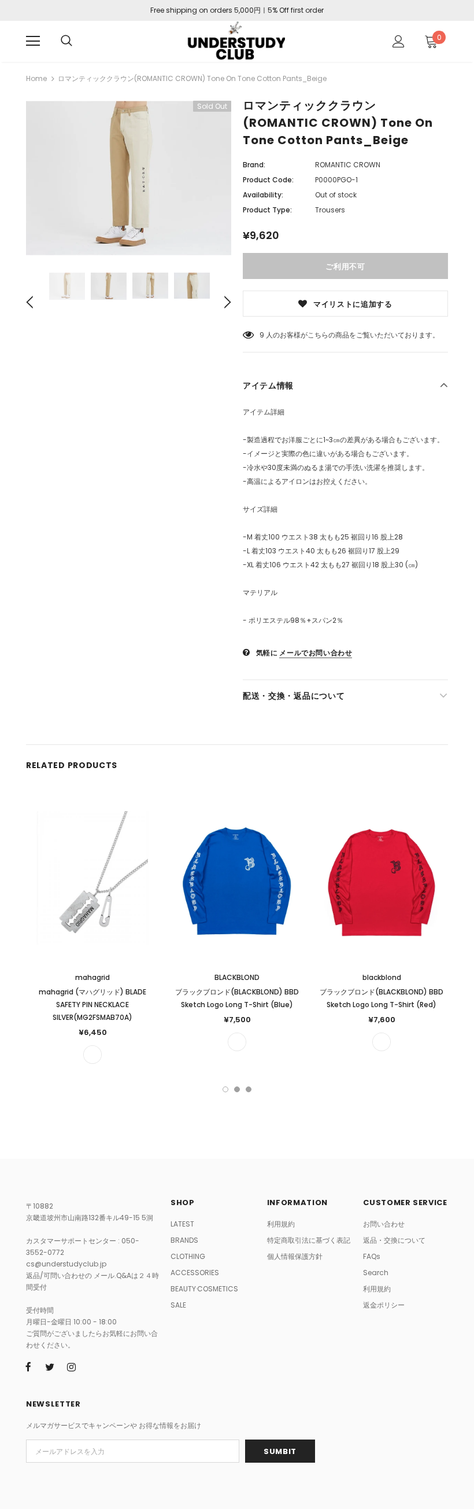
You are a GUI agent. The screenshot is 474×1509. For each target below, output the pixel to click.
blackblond (381, 977)
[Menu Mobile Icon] (33, 41)
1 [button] (225, 1089)
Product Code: (268, 180)
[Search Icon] (66, 41)
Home (36, 78)
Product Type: (267, 210)
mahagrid (92, 977)
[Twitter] (49, 1367)
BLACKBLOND (237, 977)
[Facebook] (28, 1367)
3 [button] (248, 1089)
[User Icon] (398, 41)
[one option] (92, 1054)
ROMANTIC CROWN (347, 165)
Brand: (254, 165)
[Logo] (235, 40)
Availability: (263, 195)
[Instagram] (71, 1367)
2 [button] (237, 1089)
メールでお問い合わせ (315, 653)
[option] (128, 178)
